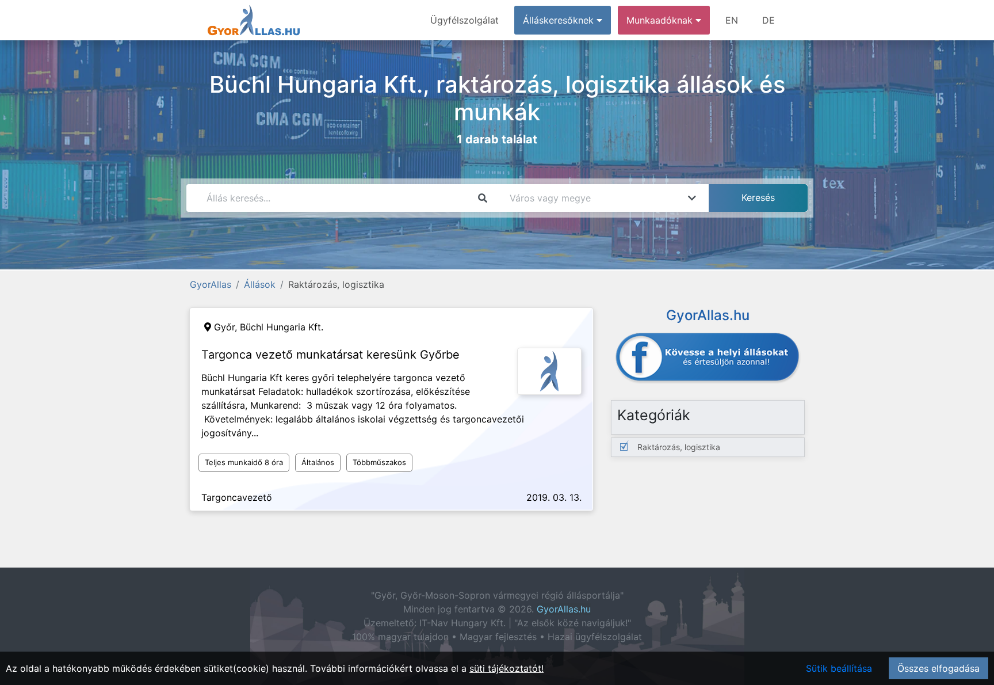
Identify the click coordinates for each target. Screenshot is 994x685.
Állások (260, 284)
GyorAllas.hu (564, 609)
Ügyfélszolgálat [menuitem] (464, 20)
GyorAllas (210, 284)
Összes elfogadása (938, 668)
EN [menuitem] (731, 20)
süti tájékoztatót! (506, 668)
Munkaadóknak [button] (660, 20)
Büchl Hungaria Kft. (281, 327)
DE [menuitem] (768, 20)
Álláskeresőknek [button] (560, 20)
